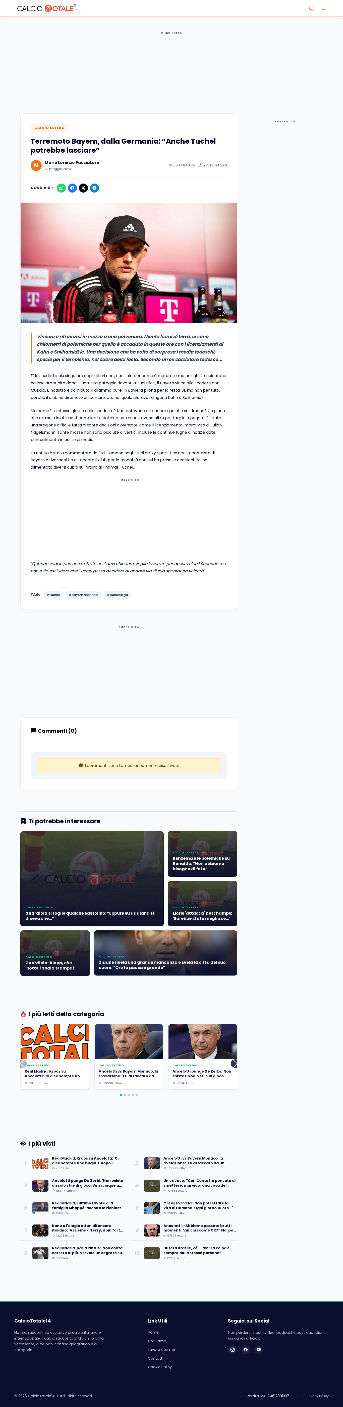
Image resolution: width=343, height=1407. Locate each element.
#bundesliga (117, 595)
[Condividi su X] (83, 188)
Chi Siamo (157, 1341)
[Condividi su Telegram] (94, 188)
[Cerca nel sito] (312, 8)
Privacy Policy (318, 1396)
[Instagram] (232, 1349)
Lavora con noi (161, 1349)
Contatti (155, 1358)
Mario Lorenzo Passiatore (72, 162)
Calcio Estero (50, 128)
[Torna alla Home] (46, 8)
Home (153, 1332)
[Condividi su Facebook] (72, 188)
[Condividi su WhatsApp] (61, 188)
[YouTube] (258, 1349)
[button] (235, 1063)
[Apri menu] (324, 8)
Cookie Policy (160, 1366)
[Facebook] (245, 1349)
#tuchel (53, 595)
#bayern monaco (83, 595)
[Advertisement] (171, 72)
